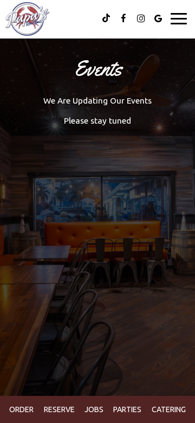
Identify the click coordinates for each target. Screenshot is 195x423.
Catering (169, 409)
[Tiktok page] (106, 18)
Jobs (93, 409)
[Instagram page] (141, 18)
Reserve (59, 409)
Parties (127, 409)
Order (21, 409)
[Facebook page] (123, 18)
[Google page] (158, 18)
